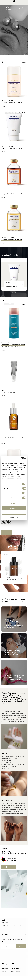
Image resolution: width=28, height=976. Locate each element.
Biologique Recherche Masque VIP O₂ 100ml (11, 286)
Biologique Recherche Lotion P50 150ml (11, 102)
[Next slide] (9, 532)
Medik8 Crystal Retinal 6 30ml (9, 392)
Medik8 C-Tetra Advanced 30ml (11, 579)
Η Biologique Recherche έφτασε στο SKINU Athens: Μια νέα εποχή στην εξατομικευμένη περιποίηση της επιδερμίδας (13, 624)
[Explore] (3, 859)
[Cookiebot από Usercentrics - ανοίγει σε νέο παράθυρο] (20, 458)
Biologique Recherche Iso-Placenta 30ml (11, 239)
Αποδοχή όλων (14, 508)
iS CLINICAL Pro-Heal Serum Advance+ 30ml (13, 438)
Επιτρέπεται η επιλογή (14, 512)
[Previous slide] (4, 532)
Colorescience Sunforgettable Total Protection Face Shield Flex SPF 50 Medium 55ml (13, 345)
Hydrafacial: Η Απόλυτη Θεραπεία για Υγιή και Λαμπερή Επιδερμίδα (12, 653)
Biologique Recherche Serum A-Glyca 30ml (12, 194)
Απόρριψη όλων (14, 517)
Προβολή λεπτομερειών (17, 503)
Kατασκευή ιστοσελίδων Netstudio (10, 971)
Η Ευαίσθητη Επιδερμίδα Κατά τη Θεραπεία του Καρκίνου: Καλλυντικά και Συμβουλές (14, 678)
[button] (2, 8)
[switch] (24, 488)
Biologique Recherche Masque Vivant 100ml (12, 148)
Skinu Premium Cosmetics (12, 925)
